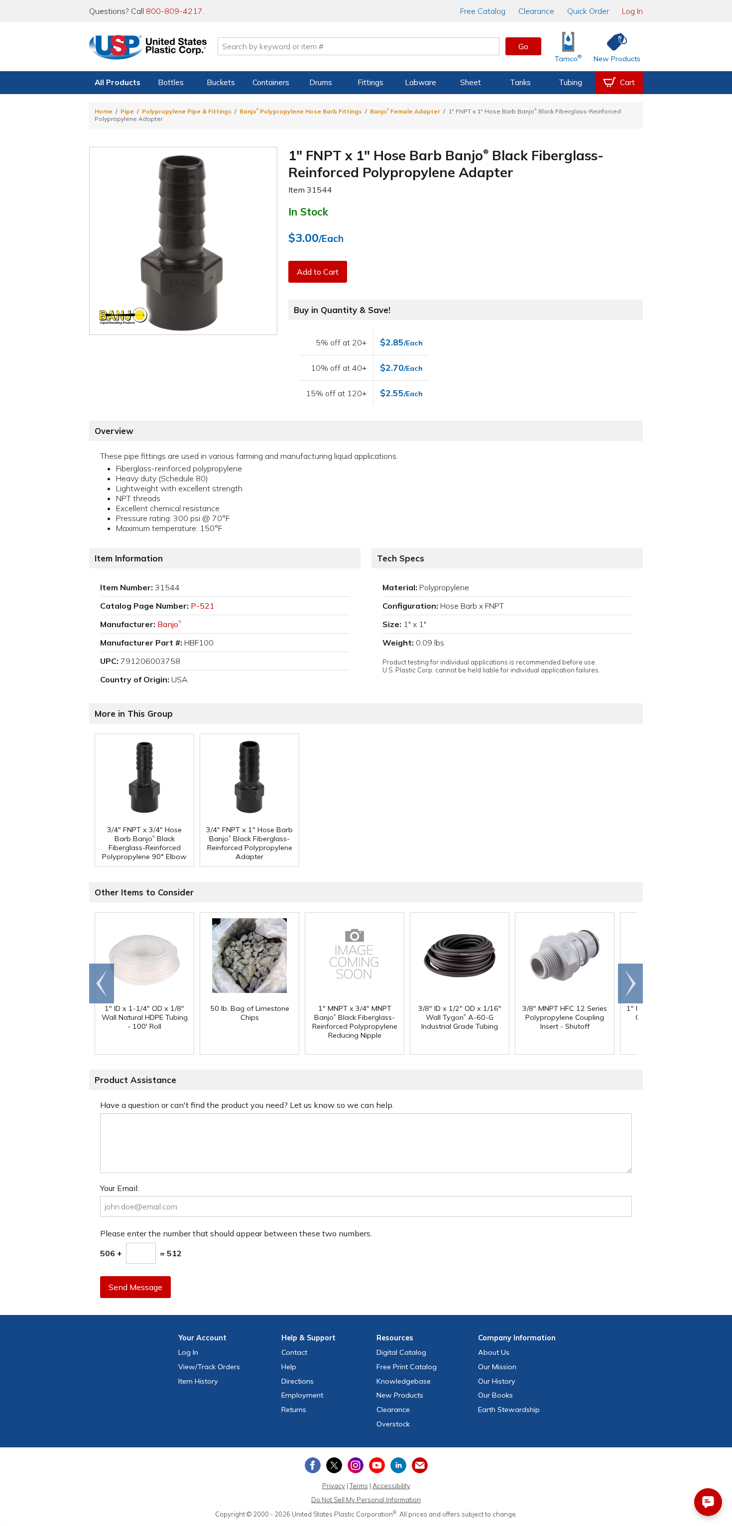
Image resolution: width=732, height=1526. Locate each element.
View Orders (209, 1366)
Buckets (221, 82)
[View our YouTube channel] (377, 1465)
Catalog (482, 11)
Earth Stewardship (509, 1409)
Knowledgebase (403, 1381)
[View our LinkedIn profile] (398, 1465)
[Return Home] (148, 48)
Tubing (570, 82)
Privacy (333, 1486)
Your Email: (119, 1188)
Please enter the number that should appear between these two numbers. (236, 1233)
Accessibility (391, 1486)
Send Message (135, 1287)
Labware (420, 82)
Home (104, 111)
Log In (632, 11)
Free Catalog (406, 1366)
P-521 (203, 606)
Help (288, 1366)
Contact (294, 1352)
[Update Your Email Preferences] (420, 1465)
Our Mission (497, 1366)
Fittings (370, 82)
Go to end (102, 983)
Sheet (470, 82)
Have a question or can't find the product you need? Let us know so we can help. (247, 1105)
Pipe (127, 111)
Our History (496, 1381)
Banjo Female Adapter (405, 111)
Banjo (169, 624)
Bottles (171, 82)
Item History (198, 1381)
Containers (270, 82)
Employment (302, 1395)
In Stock (308, 211)
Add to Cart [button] (318, 272)
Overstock (393, 1423)
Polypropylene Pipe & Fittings (187, 111)
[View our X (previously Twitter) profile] (334, 1465)
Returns (293, 1409)
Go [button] (523, 46)
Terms (359, 1486)
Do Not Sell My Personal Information (366, 1500)
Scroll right (630, 983)
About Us (493, 1352)
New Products (399, 1395)
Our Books (495, 1395)
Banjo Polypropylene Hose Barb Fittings (301, 111)
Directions (297, 1381)
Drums (320, 82)
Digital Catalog (401, 1352)
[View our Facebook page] (313, 1465)
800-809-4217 (174, 11)
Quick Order (588, 11)
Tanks (520, 82)
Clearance (536, 11)
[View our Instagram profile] (356, 1465)
